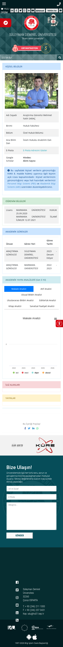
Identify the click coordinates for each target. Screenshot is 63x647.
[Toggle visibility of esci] (25, 373)
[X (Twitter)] (20, 10)
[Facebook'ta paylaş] (26, 428)
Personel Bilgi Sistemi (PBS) (21, 183)
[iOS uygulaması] (34, 637)
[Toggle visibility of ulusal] (46, 373)
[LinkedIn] (29, 10)
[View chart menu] (55, 318)
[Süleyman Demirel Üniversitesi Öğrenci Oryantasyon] (31, 48)
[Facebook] (16, 10)
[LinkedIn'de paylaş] (34, 428)
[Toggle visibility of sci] (15, 373)
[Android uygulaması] (29, 637)
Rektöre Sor (52, 10)
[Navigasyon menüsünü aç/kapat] (5, 4)
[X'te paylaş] (30, 428)
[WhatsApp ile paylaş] (37, 428)
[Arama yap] (60, 57)
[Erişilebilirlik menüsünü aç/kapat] (59, 323)
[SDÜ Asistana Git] (52, 20)
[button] (60, 10)
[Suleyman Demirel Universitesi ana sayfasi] (31, 4)
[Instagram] (25, 10)
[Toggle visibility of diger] (35, 373)
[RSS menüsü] (17, 620)
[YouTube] (33, 10)
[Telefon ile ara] (59, 3)
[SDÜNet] (40, 10)
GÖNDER (19, 535)
